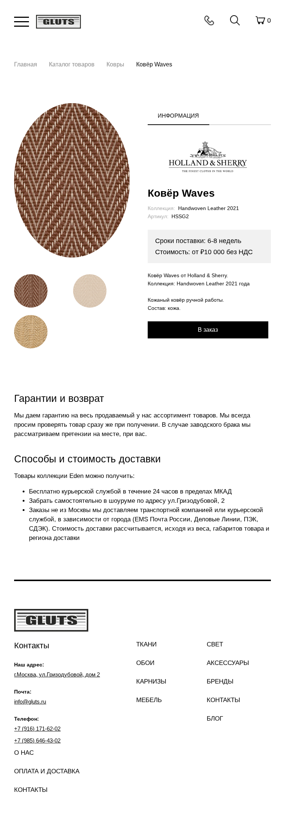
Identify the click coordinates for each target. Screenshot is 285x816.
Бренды (220, 681)
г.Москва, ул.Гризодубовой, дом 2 (57, 674)
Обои (145, 662)
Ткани (146, 644)
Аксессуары (228, 662)
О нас (24, 752)
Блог (215, 718)
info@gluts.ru (30, 701)
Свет (215, 644)
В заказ (208, 330)
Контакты (209, 20)
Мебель (149, 700)
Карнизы (151, 681)
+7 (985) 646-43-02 (37, 740)
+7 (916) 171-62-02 (37, 728)
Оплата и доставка (46, 771)
